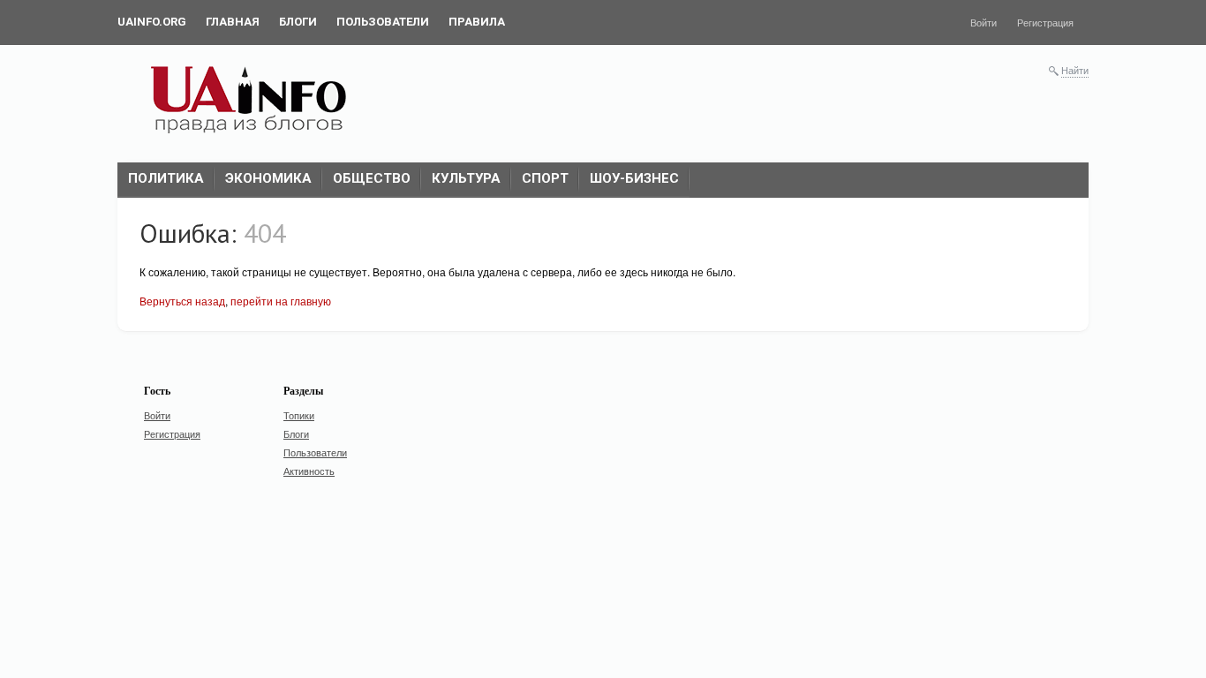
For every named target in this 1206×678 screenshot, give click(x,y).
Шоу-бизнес (634, 178)
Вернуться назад (182, 300)
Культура (466, 178)
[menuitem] (151, 22)
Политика (166, 178)
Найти (1075, 70)
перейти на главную (280, 300)
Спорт (545, 178)
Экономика (268, 178)
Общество (372, 178)
